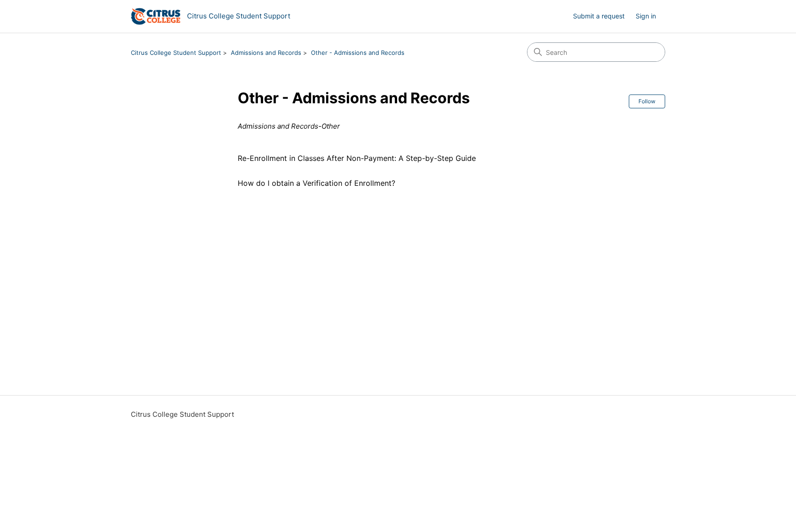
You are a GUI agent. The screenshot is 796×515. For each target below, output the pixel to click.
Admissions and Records (266, 52)
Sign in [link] (646, 16)
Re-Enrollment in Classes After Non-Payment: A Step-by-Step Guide (357, 158)
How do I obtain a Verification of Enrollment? (316, 183)
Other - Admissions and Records (357, 52)
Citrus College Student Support (176, 52)
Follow (647, 101)
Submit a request (599, 16)
